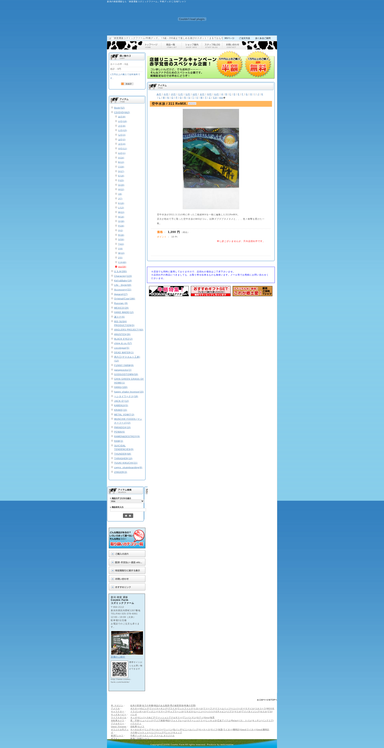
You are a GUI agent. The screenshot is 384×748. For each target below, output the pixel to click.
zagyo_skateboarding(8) (128, 467)
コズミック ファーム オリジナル (158, 735)
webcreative (227, 744)
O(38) (121, 221)
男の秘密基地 (176, 705)
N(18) (121, 217)
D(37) (121, 171)
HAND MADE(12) (124, 312)
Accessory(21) (122, 289)
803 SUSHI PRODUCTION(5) (124, 323)
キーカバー (157, 729)
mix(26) (122, 267)
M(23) (121, 212)
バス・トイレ (245, 720)
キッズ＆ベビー (118, 714)
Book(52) (119, 108)
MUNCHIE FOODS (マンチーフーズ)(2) (128, 421)
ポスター (134, 708)
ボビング (144, 708)
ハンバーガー (238, 708)
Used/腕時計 (262, 729)
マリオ (237, 711)
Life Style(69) (122, 285)
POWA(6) (119, 432)
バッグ (160, 732)
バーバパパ (208, 711)
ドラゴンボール (138, 711)
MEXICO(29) (121, 308)
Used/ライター (248, 729)
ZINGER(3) (120, 472)
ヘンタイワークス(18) (126, 396)
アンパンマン (189, 717)
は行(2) (122, 139)
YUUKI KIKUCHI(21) (126, 463)
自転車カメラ (117, 720)
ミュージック (146, 720)
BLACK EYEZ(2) (123, 339)
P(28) (121, 226)
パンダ (133, 714)
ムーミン (198, 711)
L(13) (121, 207)
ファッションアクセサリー (169, 717)
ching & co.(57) (123, 343)
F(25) (121, 180)
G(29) (121, 185)
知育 (212, 717)
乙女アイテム (224, 720)
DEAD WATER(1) (124, 352)
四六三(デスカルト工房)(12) (127, 359)
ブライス (172, 708)
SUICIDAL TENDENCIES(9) (124, 447)
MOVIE (270, 708)
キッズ (133, 717)
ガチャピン (220, 711)
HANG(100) (121, 387)
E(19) (121, 176)
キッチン (256, 720)
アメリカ (115, 708)
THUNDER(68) (122, 454)
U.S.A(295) (120, 271)
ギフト (114, 738)
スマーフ (162, 711)
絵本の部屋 (135, 705)
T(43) (121, 244)
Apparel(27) (121, 294)
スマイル (249, 708)
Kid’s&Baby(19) (123, 280)
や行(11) (122, 148)
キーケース (204, 729)
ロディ (200, 717)
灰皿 (220, 729)
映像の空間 (189, 705)
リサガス (188, 711)
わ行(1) (122, 153)
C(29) (121, 167)
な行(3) (122, 135)
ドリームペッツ (223, 708)
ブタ (270, 711)
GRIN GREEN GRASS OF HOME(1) (129, 381)
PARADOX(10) (122, 427)
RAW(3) (118, 441)
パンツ (153, 732)
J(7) (120, 198)
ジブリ (230, 711)
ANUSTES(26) (122, 334)
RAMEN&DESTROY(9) (127, 436)
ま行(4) (122, 144)
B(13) (121, 162)
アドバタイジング (250, 711)
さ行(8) (122, 126)
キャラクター (117, 711)
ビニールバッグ (190, 729)
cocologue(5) (121, 348)
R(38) (121, 235)
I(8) (120, 194)
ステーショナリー (196, 720)
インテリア (267, 720)
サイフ (214, 729)
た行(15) (122, 130)
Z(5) (120, 258)
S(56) (121, 239)
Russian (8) (121, 303)
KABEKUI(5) (121, 405)
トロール (198, 708)
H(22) (121, 189)
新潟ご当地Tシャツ (139, 738)
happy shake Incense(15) (129, 392)
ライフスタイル (118, 717)
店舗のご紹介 (118, 656)
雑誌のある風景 (161, 705)
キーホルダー (137, 729)
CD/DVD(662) (122, 112)
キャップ (177, 732)
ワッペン (168, 729)
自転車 (133, 726)
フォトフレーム (178, 720)
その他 (133, 732)
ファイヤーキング (158, 708)
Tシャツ (168, 732)
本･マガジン (117, 705)
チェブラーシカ (175, 711)
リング (147, 729)
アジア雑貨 (159, 720)
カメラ (141, 726)
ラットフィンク (185, 708)
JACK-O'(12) (121, 401)
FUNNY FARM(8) (124, 365)
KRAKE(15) (120, 410)
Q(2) (120, 230)
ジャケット (143, 732)
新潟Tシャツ (117, 735)
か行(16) (122, 121)
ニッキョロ (211, 720)
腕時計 (236, 729)
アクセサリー (117, 723)
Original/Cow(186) (124, 298)
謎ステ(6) (119, 317)
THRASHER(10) (123, 458)
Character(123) (123, 276)
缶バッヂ (177, 729)
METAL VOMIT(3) (124, 414)
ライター (227, 729)
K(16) (121, 203)
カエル (263, 711)
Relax (234, 720)
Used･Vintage (118, 726)
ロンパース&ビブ (146, 717)
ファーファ (208, 708)
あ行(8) (122, 117)
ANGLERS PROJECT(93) (128, 329)
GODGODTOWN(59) (126, 374)
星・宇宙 (134, 720)
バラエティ (135, 723)
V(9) (120, 249)
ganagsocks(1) (123, 370)
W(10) (121, 253)
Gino (206, 717)
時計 (168, 720)
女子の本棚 (147, 705)
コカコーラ (260, 708)
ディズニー (152, 711)
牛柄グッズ (135, 735)
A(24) (121, 158)
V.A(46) (122, 262)
